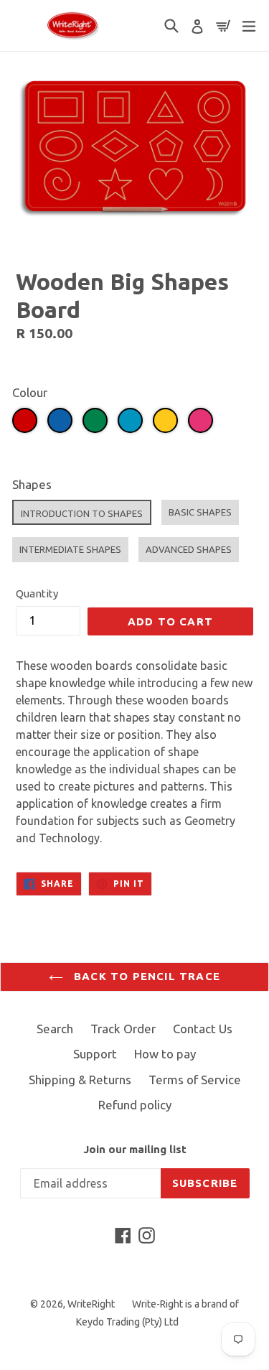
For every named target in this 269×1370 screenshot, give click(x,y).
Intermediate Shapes (70, 549)
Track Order (123, 1028)
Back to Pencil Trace (145, 976)
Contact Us (202, 1028)
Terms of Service (194, 1079)
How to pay (165, 1054)
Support (95, 1054)
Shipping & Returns (80, 1079)
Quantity (37, 593)
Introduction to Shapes (82, 513)
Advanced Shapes (189, 549)
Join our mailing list (135, 1149)
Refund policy (134, 1105)
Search (55, 1028)
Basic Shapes (200, 512)
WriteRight (91, 1304)
